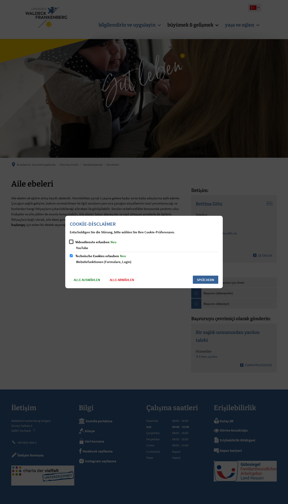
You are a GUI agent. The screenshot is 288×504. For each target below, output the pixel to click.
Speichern (205, 280)
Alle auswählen (87, 280)
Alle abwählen (122, 280)
